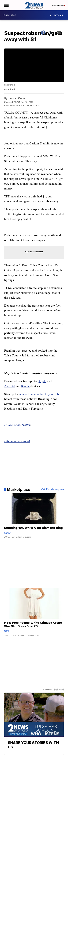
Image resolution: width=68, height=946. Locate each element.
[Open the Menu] (6, 5)
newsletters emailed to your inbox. (41, 394)
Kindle (25, 386)
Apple (42, 381)
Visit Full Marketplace (52, 489)
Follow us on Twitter (17, 425)
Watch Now (58, 5)
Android (9, 386)
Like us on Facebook (17, 441)
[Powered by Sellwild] (59, 689)
